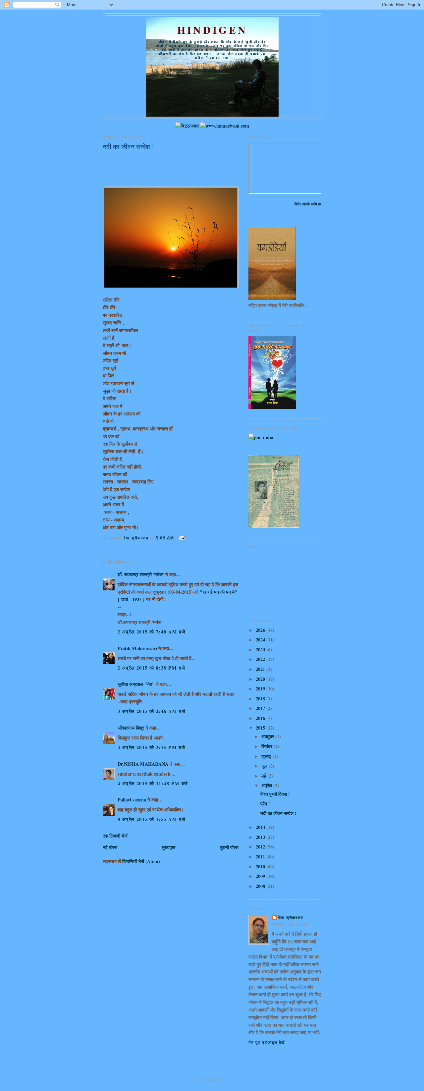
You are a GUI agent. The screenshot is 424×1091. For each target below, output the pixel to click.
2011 (261, 856)
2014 (261, 827)
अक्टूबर (268, 736)
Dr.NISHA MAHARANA (143, 763)
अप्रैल (267, 785)
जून (265, 765)
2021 (261, 669)
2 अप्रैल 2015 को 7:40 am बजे (152, 631)
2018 (261, 698)
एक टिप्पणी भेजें (115, 835)
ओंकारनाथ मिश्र (131, 727)
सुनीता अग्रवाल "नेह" (136, 684)
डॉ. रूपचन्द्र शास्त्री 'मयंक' (141, 574)
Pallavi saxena (132, 799)
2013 (261, 837)
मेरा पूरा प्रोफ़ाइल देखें (266, 1042)
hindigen (212, 29)
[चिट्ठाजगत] (187, 125)
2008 (261, 886)
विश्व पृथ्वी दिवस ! (275, 794)
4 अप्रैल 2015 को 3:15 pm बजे (151, 747)
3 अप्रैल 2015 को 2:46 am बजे (152, 711)
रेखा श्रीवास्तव (290, 917)
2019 (261, 688)
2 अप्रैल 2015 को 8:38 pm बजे (151, 667)
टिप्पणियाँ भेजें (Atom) (141, 861)
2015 (261, 727)
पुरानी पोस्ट (229, 847)
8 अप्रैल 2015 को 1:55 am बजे (152, 819)
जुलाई (266, 756)
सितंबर (267, 746)
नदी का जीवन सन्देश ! (278, 813)
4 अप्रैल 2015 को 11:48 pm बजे (153, 783)
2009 (261, 876)
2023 (261, 649)
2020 (261, 679)
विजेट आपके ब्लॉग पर (307, 204)
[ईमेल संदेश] (181, 538)
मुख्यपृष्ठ (168, 847)
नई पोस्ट (110, 847)
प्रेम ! (265, 803)
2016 (261, 718)
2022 (261, 659)
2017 (261, 708)
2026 (261, 630)
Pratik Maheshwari (137, 648)
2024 (261, 639)
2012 (261, 846)
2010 (261, 866)
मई (264, 775)
